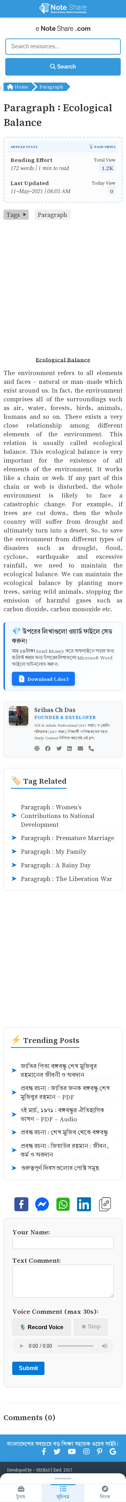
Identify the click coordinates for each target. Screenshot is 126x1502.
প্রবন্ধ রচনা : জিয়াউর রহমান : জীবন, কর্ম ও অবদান (60, 1150)
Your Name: (31, 1231)
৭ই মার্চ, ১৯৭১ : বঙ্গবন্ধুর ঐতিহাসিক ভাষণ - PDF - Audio (57, 1114)
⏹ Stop (90, 1327)
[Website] (37, 749)
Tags (13, 214)
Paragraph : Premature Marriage (62, 837)
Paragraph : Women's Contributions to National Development (52, 816)
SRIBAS (43, 1470)
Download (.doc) (48, 678)
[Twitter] (59, 749)
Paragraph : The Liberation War (61, 878)
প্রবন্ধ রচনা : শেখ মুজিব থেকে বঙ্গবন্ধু (59, 1132)
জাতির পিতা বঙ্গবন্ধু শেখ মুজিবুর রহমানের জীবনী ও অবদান (54, 1070)
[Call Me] (91, 749)
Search (66, 67)
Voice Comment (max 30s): (55, 1311)
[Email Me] (80, 749)
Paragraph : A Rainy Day (51, 865)
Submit (28, 1368)
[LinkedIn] (69, 749)
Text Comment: (36, 1260)
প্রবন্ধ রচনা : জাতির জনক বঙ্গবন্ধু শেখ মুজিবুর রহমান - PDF (60, 1092)
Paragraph (51, 86)
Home (20, 86)
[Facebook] (47, 749)
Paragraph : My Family (48, 851)
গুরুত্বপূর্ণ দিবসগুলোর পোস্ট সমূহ (55, 1168)
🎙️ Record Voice (41, 1327)
